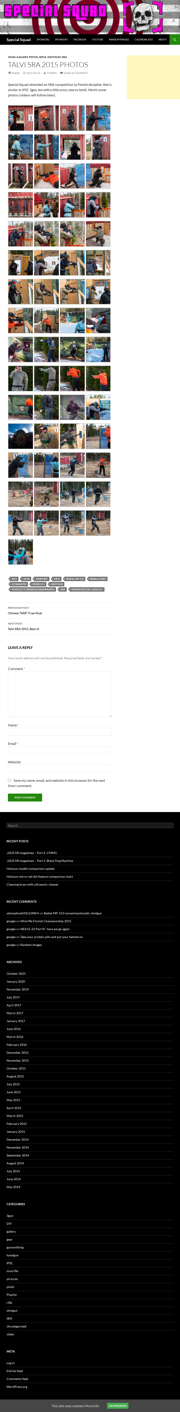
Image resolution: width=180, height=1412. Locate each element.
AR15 (57, 578)
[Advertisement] (153, 77)
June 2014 (14, 1179)
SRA (64, 57)
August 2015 (15, 1076)
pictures (12, 1279)
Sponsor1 (61, 39)
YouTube (97, 39)
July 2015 (13, 1084)
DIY (9, 1223)
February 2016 (17, 1044)
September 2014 (18, 1155)
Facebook (80, 39)
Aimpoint (42, 578)
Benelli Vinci (98, 578)
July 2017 (13, 997)
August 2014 (15, 1163)
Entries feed (15, 1371)
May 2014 (13, 1187)
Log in (11, 1363)
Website (14, 762)
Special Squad (19, 39)
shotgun (54, 57)
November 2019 (18, 989)
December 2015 (18, 1052)
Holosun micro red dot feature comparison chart (40, 876)
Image (15, 73)
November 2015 (18, 1060)
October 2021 (16, 973)
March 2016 (15, 1037)
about (162, 39)
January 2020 (16, 981)
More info (91, 1406)
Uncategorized (16, 1326)
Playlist (12, 1295)
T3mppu (52, 73)
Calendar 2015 (144, 39)
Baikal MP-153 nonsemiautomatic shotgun (73, 913)
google (11, 921)
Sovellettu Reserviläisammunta (33, 589)
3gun (11, 57)
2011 (14, 578)
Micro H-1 (38, 584)
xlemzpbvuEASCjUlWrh (23, 913)
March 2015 (15, 1116)
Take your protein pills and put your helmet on (51, 937)
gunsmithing (15, 1247)
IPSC (10, 1263)
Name (13, 725)
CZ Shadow (19, 584)
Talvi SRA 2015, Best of (23, 626)
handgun (12, 1255)
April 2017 (14, 1005)
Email (13, 743)
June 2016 (14, 1029)
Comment (16, 668)
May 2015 (13, 1100)
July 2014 (13, 1171)
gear (10, 1239)
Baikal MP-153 (75, 578)
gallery (22, 57)
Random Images (119, 39)
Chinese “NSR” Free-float (25, 610)
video (10, 1334)
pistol (33, 57)
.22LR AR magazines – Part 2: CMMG (32, 853)
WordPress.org (17, 1387)
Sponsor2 (43, 39)
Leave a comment (76, 73)
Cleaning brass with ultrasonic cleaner (33, 884)
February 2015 (17, 1124)
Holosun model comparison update (30, 868)
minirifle (12, 1271)
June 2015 (14, 1092)
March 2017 (15, 1013)
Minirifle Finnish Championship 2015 (45, 921)
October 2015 (16, 1068)
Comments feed (17, 1379)
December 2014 (18, 1139)
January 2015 (16, 1131)
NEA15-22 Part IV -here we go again (45, 929)
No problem (117, 1405)
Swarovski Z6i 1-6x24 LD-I (87, 589)
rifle (42, 57)
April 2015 (14, 1108)
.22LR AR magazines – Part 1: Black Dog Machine (40, 861)
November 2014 (18, 1147)
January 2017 (16, 1021)
